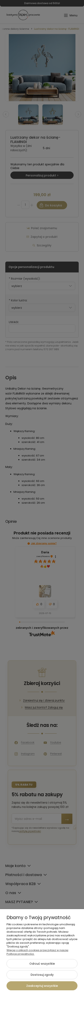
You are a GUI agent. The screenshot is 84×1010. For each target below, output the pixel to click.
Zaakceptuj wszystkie (42, 986)
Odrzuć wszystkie (42, 964)
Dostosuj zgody (42, 975)
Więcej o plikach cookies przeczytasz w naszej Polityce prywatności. (37, 952)
